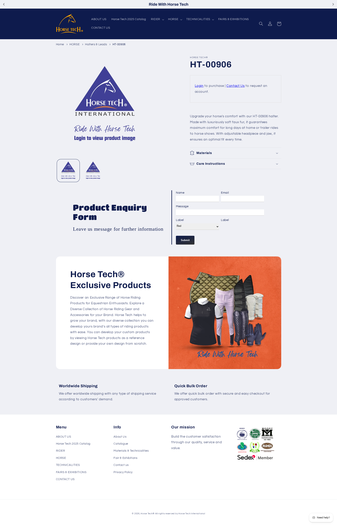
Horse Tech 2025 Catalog (73, 443)
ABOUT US (63, 436)
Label (180, 220)
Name (180, 192)
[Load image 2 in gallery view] (93, 170)
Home (60, 44)
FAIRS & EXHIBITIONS (71, 472)
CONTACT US (65, 479)
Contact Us (235, 86)
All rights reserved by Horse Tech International (180, 514)
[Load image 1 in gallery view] (68, 170)
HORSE (74, 44)
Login (199, 86)
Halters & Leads (96, 44)
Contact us (121, 465)
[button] (157, 19)
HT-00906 (119, 44)
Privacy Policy (123, 472)
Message (182, 206)
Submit (185, 240)
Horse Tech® (147, 514)
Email (225, 192)
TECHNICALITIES (68, 465)
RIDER (60, 450)
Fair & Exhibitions (125, 458)
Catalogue (121, 443)
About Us (120, 436)
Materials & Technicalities (131, 450)
